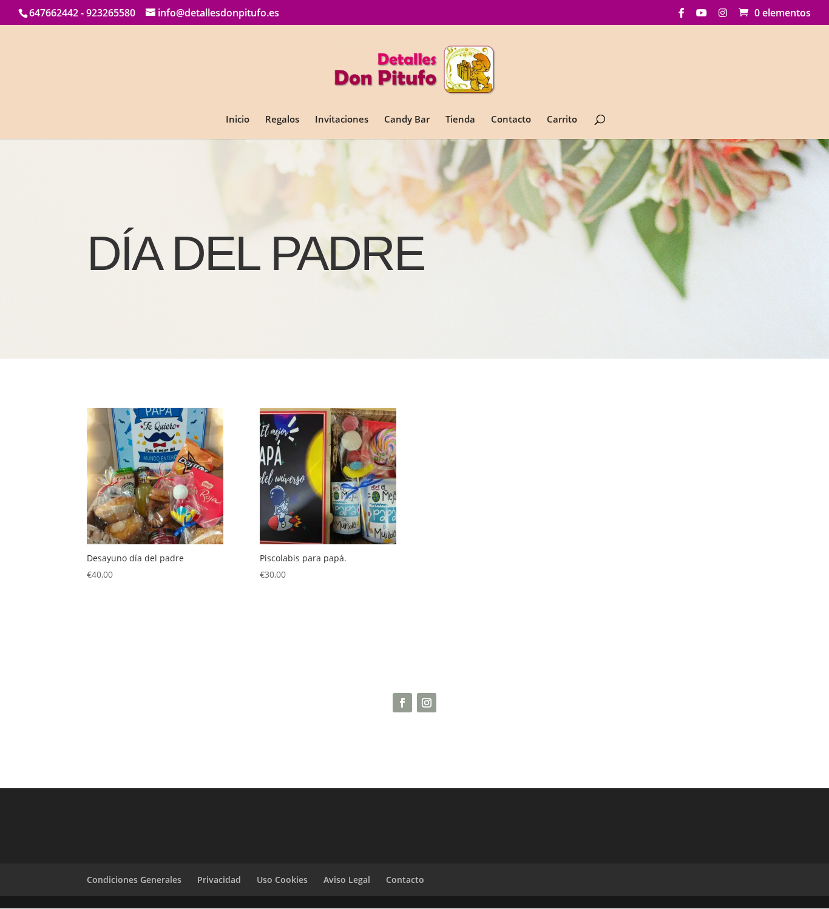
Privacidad (219, 879)
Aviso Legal (346, 879)
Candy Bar (407, 120)
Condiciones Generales (134, 879)
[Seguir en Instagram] (426, 702)
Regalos (282, 120)
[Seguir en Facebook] (402, 702)
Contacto (511, 120)
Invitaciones (341, 120)
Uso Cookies (282, 879)
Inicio (237, 120)
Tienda (460, 120)
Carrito (562, 120)
